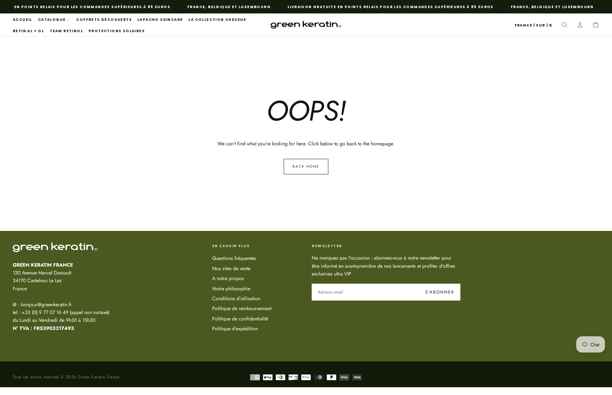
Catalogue (52, 19)
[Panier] (595, 25)
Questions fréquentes (234, 258)
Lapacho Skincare (160, 19)
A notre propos (228, 278)
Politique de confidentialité (240, 318)
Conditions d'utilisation (236, 298)
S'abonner (439, 292)
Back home (306, 166)
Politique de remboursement (241, 308)
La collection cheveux (217, 19)
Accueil (22, 19)
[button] (533, 25)
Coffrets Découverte (104, 19)
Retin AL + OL (28, 31)
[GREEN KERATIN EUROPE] (55, 247)
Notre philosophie (231, 288)
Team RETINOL (66, 31)
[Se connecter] (580, 25)
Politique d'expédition (235, 328)
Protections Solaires (117, 31)
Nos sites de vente (231, 268)
